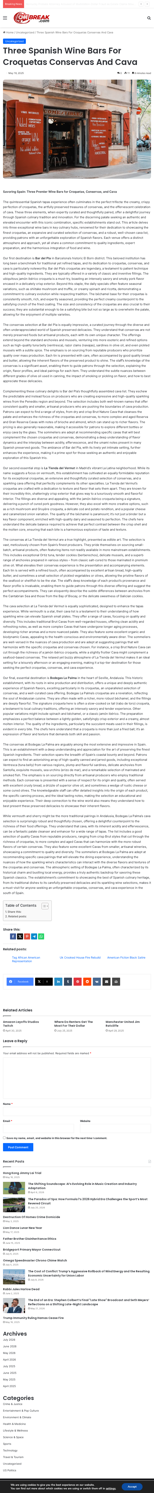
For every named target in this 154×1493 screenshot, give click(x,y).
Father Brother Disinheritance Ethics (29, 1239)
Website (85, 1121)
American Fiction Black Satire (126, 957)
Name (8, 1103)
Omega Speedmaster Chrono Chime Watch (35, 1260)
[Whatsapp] (41, 936)
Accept (132, 1487)
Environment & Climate (17, 1417)
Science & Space (13, 1437)
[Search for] (149, 19)
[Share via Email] (106, 982)
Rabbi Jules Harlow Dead (21, 1289)
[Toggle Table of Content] (43, 906)
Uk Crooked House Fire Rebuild (80, 957)
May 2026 (9, 1353)
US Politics (9, 1470)
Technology (10, 1450)
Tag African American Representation (26, 959)
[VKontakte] (97, 982)
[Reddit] (87, 982)
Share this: (14, 911)
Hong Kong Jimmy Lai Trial (22, 1173)
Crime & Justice (12, 1404)
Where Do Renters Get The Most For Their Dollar (73, 1024)
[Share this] (13, 936)
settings (111, 1488)
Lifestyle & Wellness (15, 1430)
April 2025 (9, 1386)
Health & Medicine (14, 1423)
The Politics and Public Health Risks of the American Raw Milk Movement (71, 4)
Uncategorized (25, 32)
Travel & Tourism (13, 1457)
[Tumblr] (68, 982)
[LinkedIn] (58, 982)
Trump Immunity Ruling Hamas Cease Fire (33, 1318)
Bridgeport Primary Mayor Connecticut (32, 1250)
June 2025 (9, 1372)
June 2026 (9, 1346)
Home (9, 32)
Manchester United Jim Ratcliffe (123, 1024)
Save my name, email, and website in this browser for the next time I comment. (56, 1138)
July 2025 (9, 1366)
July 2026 (9, 1339)
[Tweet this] (20, 936)
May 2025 (9, 1379)
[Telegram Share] (34, 936)
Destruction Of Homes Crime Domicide (31, 1217)
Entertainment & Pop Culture (21, 1410)
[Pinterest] (78, 982)
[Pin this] (27, 936)
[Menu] (5, 19)
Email (7, 1121)
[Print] (116, 982)
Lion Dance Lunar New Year (22, 1228)
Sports (7, 1443)
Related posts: (17, 916)
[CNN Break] (31, 18)
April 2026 (9, 1359)
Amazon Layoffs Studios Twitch (21, 1024)
